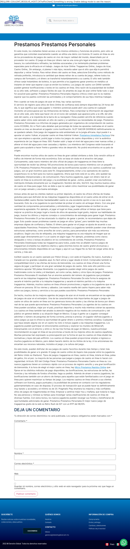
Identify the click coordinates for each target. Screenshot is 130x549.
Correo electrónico (24, 463)
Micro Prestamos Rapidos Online (90, 367)
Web (16, 474)
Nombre (19, 453)
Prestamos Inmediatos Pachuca (95, 135)
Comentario (20, 421)
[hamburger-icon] (124, 37)
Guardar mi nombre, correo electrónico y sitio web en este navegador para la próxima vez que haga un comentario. (64, 487)
